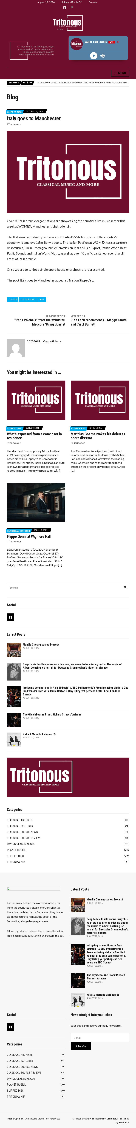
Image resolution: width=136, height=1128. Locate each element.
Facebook (64, 7)
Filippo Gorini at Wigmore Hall (29, 536)
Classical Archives (20, 820)
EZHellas (111, 1118)
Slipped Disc (14, 112)
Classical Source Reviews (24, 838)
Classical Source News (22, 832)
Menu (121, 73)
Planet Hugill (16, 850)
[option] (83, 83)
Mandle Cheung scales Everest (41, 644)
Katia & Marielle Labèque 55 (39, 734)
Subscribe (80, 1046)
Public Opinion (15, 1118)
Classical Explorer (18, 531)
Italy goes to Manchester (37, 280)
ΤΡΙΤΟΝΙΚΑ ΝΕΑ (16, 862)
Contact (93, 2)
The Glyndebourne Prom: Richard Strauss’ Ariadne (52, 714)
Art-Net (89, 1118)
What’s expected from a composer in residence (34, 436)
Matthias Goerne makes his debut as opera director (98, 436)
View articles (51, 341)
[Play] (93, 55)
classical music (28, 299)
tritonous (15, 124)
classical (13, 299)
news (41, 299)
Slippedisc (86, 280)
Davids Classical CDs (21, 844)
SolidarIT (124, 1122)
